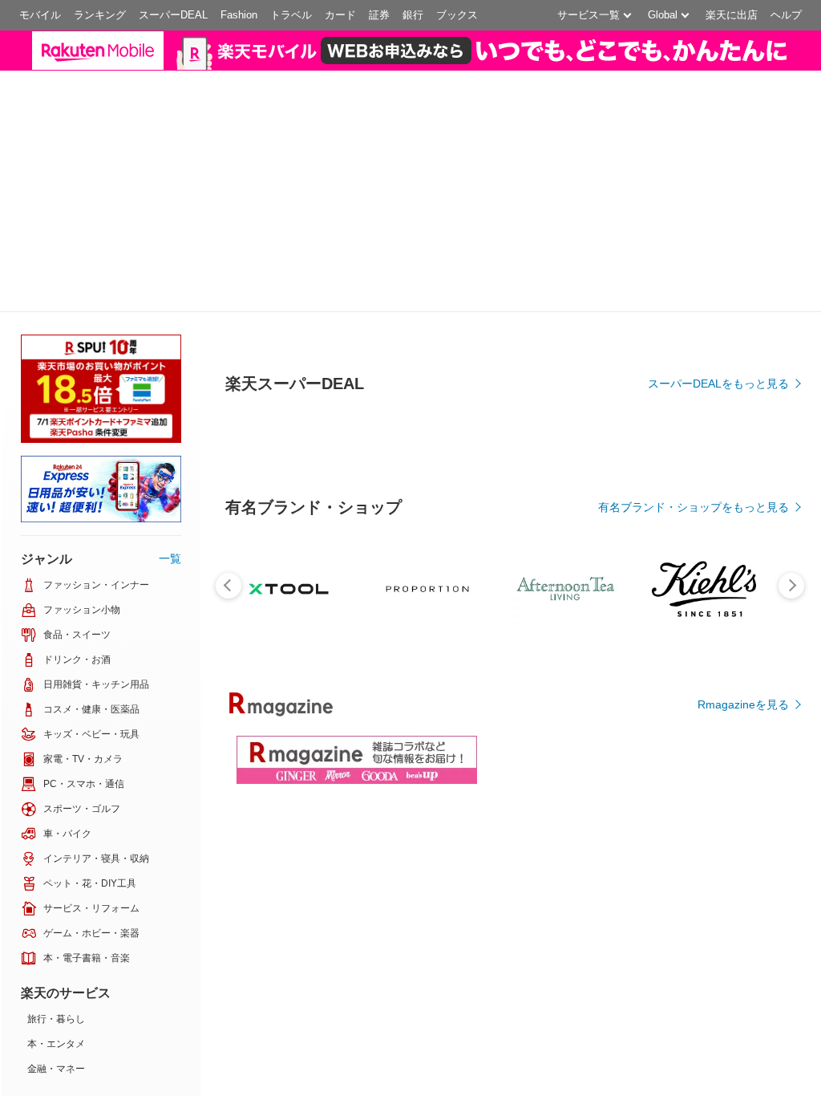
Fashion (238, 15)
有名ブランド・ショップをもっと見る (693, 507)
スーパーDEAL (173, 15)
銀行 (412, 15)
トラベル (291, 15)
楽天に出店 (732, 15)
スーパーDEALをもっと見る (718, 383)
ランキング (100, 15)
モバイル (40, 15)
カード (340, 15)
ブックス (457, 15)
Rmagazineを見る (743, 704)
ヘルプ (786, 15)
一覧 (170, 558)
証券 (379, 15)
